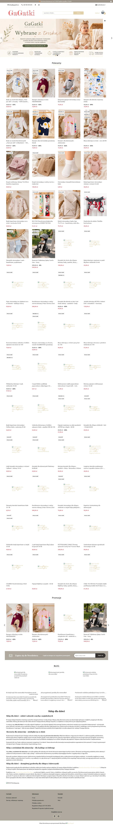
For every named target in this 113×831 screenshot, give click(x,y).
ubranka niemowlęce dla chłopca (24, 772)
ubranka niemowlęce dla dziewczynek (89, 767)
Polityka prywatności (38, 800)
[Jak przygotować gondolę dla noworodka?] (56, 681)
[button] (8, 794)
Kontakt (60, 798)
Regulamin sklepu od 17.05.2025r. (41, 805)
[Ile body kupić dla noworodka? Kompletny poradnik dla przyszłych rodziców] (22, 681)
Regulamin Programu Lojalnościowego (43, 808)
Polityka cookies (36, 803)
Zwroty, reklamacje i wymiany (14, 800)
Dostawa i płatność (11, 798)
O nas (33, 798)
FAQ (59, 800)
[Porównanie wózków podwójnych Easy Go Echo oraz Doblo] (91, 681)
